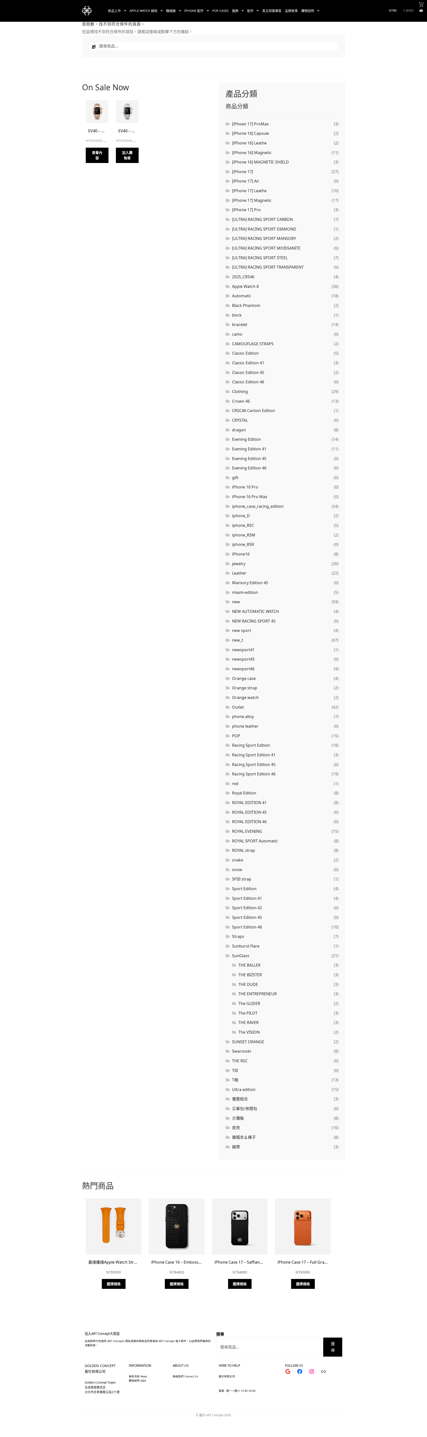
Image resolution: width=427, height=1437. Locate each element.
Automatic (241, 296)
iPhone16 (241, 554)
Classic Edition (245, 353)
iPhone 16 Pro (245, 487)
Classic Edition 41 (248, 363)
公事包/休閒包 (244, 1108)
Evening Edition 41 (249, 449)
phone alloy (243, 716)
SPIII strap (241, 879)
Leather (239, 573)
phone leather (245, 726)
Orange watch (245, 697)
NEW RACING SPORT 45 (254, 621)
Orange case (244, 678)
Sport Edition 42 (247, 907)
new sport (241, 630)
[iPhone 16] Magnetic (252, 152)
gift (235, 477)
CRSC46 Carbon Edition (253, 410)
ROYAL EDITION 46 (249, 821)
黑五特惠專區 (271, 10)
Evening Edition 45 (249, 458)
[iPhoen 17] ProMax (250, 124)
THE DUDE (248, 984)
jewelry (238, 563)
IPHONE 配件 (194, 10)
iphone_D (241, 515)
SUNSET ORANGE (248, 1041)
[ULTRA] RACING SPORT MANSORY (264, 238)
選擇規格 (114, 1283)
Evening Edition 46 (249, 468)
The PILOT (247, 1013)
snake (237, 860)
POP (236, 736)
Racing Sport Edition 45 (254, 764)
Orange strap (244, 688)
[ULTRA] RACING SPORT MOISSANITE (266, 248)
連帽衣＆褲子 (244, 1137)
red (235, 783)
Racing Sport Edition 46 (254, 774)
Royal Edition (244, 793)
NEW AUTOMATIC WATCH (255, 611)
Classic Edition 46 (248, 382)
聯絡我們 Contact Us (185, 1376)
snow (237, 869)
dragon (239, 430)
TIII (235, 1070)
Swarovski (241, 1051)
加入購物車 (127, 155)
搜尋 (220, 1334)
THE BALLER (249, 965)
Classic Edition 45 (248, 372)
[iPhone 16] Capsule (250, 133)
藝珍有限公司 (95, 1371)
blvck (237, 315)
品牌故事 (291, 10)
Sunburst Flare (245, 946)
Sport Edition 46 (247, 927)
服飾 (235, 10)
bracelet (239, 324)
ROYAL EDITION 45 (249, 812)
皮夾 (236, 1127)
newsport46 (243, 669)
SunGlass (240, 955)
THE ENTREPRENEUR (257, 994)
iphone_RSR (243, 544)
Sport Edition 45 (247, 917)
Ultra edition (244, 1089)
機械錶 (171, 10)
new (236, 601)
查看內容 (97, 155)
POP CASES (220, 10)
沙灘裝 (238, 1118)
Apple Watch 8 (245, 286)
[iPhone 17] (242, 171)
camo (237, 334)
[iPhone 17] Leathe (249, 190)
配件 (250, 10)
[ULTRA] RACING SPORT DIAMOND (264, 229)
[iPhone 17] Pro (246, 209)
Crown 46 (241, 401)
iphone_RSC (243, 525)
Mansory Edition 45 (250, 582)
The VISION (249, 1032)
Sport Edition (244, 888)
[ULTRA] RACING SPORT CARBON (262, 219)
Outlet (238, 707)
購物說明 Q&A (137, 1380)
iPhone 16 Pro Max (249, 496)
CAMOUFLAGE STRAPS (253, 344)
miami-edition (245, 592)
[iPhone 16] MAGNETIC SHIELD (260, 162)
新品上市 (114, 10)
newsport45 (243, 659)
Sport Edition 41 (247, 898)
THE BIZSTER (250, 974)
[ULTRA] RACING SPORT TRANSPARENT (268, 267)
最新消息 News (138, 1376)
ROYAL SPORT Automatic (255, 841)
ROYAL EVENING (247, 831)
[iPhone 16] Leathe (249, 143)
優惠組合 (240, 1099)
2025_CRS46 (243, 276)
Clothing (240, 391)
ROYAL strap (243, 850)
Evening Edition (246, 439)
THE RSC (240, 1061)
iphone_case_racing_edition (258, 506)
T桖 (235, 1080)
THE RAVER (248, 1022)
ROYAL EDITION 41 (249, 802)
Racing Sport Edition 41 (254, 755)
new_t (237, 640)
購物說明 (307, 10)
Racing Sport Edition (251, 745)
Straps (238, 936)
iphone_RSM (243, 535)
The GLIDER (249, 1003)
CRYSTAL (240, 420)
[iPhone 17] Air (245, 181)
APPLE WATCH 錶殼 (143, 10)
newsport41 (243, 649)
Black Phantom (246, 305)
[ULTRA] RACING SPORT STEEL (260, 257)
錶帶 (236, 1147)
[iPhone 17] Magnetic (252, 200)
